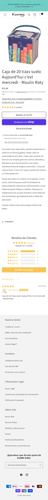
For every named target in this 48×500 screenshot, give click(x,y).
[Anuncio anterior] (5, 5)
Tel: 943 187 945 (11, 366)
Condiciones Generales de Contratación (21, 394)
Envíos (8, 434)
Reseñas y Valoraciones (15, 428)
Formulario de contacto (15, 372)
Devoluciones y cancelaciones (17, 445)
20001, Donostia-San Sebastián (18, 332)
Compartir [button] (9, 221)
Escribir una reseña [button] (24, 269)
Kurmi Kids (9, 416)
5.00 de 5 (31, 243)
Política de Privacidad (14, 400)
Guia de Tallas (11, 422)
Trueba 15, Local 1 (12, 327)
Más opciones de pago (24, 128)
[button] (5, 15)
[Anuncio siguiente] (43, 5)
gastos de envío (22, 92)
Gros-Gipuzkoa (11, 338)
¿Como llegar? (11, 344)
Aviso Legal (10, 388)
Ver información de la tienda (16, 142)
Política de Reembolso (14, 440)
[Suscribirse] (40, 465)
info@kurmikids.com (14, 360)
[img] (8, 286)
